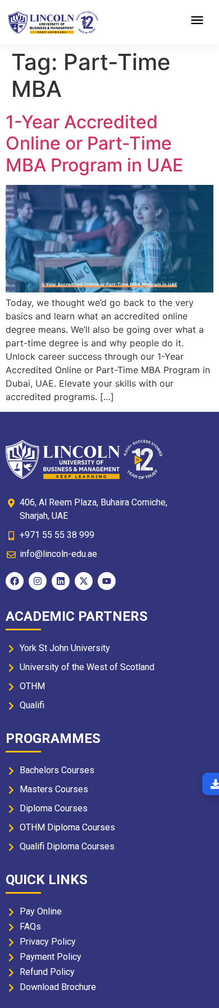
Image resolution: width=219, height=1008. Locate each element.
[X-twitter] (84, 581)
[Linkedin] (61, 581)
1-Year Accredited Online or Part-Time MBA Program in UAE (94, 143)
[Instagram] (38, 581)
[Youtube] (107, 581)
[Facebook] (15, 581)
